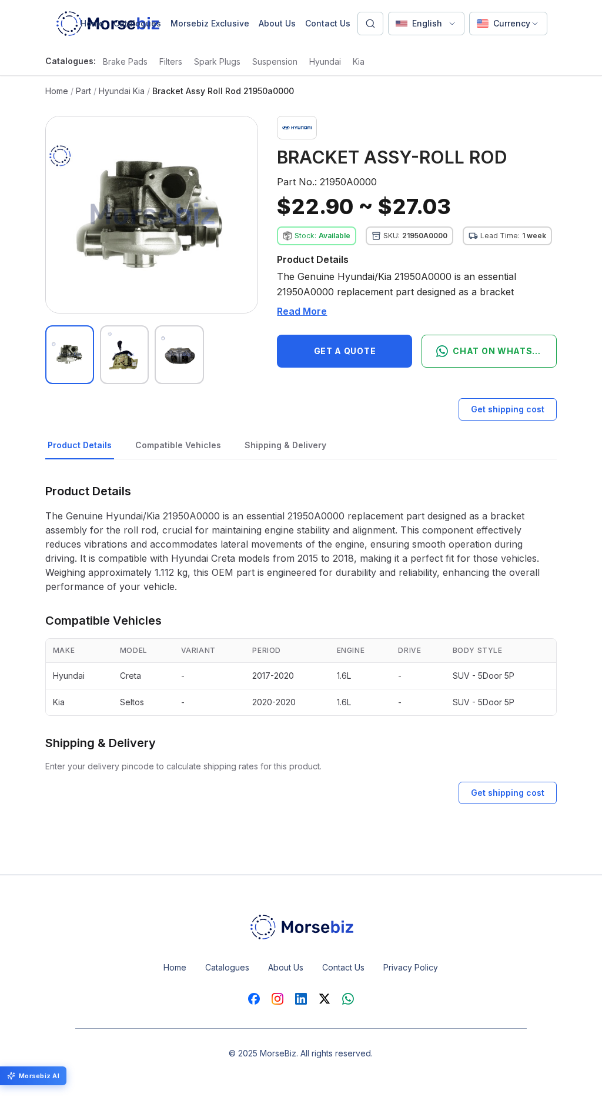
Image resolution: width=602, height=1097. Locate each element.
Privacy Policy (410, 967)
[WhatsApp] (348, 999)
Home (92, 23)
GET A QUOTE (345, 351)
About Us (277, 23)
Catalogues (137, 23)
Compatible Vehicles (178, 445)
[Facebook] (254, 999)
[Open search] (370, 23)
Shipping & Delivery (285, 445)
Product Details (80, 445)
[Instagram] (277, 999)
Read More (302, 311)
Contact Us (327, 23)
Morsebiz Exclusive (209, 23)
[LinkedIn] (301, 999)
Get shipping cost (507, 409)
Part (83, 91)
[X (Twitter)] (324, 999)
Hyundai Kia (122, 91)
